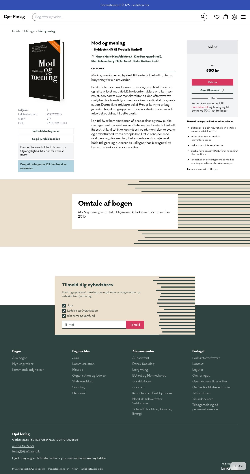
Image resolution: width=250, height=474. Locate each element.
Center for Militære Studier (211, 387)
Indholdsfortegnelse (46, 131)
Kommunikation (83, 364)
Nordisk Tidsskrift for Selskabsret (147, 401)
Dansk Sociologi (143, 364)
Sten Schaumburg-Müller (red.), (111, 61)
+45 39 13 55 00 (23, 446)
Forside (16, 31)
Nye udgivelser (22, 364)
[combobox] (116, 17)
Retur (75, 468)
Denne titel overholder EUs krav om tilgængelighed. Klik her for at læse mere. (43, 151)
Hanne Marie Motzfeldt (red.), (114, 56)
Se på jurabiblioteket (46, 139)
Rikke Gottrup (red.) (145, 61)
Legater (197, 370)
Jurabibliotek (200, 107)
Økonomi (78, 393)
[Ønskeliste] (216, 17)
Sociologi (78, 387)
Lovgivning (140, 370)
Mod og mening (46, 31)
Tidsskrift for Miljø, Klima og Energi (152, 411)
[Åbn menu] (243, 17)
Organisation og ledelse (89, 376)
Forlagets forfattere (206, 358)
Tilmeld (135, 325)
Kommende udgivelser (28, 370)
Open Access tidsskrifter (209, 381)
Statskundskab (82, 381)
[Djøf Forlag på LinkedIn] (229, 468)
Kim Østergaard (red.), (148, 56)
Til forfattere (201, 393)
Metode (77, 370)
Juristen (138, 387)
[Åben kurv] (225, 17)
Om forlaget (201, 376)
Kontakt (197, 364)
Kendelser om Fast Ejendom (152, 393)
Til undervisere (202, 399)
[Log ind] (234, 17)
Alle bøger (29, 31)
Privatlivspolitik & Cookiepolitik (28, 468)
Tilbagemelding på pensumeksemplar (205, 407)
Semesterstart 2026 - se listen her (125, 5)
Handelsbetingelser (58, 468)
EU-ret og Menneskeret (149, 376)
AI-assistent (140, 358)
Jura (75, 358)
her (216, 169)
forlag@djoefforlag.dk (26, 451)
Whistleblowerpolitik (92, 468)
